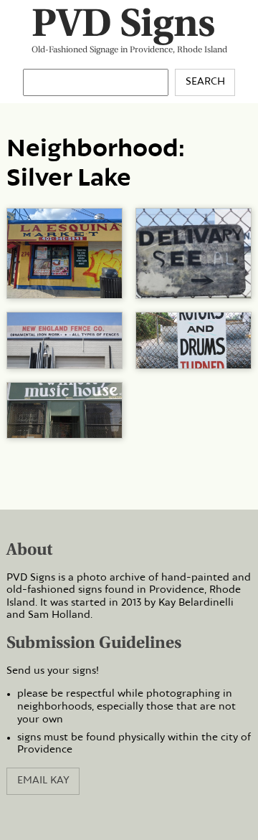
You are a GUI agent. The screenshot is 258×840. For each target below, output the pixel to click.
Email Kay (43, 780)
